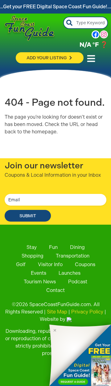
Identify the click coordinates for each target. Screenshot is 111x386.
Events (38, 273)
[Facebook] (96, 34)
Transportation (72, 256)
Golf (21, 264)
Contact (55, 290)
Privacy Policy (87, 312)
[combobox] (85, 23)
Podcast (77, 282)
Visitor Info (50, 264)
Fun (53, 247)
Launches (69, 273)
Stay (32, 247)
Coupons (85, 264)
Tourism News (40, 282)
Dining (77, 247)
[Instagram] (104, 34)
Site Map (57, 312)
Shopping (32, 256)
